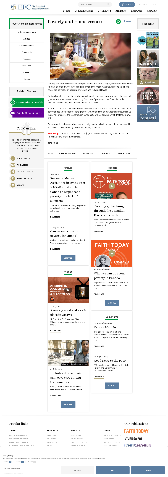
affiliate (143, 4)
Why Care (106, 153)
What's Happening (67, 153)
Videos (27, 79)
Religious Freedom (18, 435)
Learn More (89, 153)
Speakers (27, 72)
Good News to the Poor (110, 360)
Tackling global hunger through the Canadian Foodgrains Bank (110, 210)
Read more (53, 143)
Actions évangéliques (27, 32)
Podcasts (27, 59)
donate (129, 4)
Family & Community (29, 113)
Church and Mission (18, 439)
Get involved (104, 10)
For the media (110, 446)
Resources (136, 10)
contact (155, 4)
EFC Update (109, 439)
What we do (77, 439)
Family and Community (20, 442)
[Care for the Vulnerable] (118, 21)
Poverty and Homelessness (75, 21)
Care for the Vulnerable (29, 102)
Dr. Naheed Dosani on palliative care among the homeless (65, 377)
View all (68, 258)
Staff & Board (78, 446)
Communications (84, 10)
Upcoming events (112, 435)
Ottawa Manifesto (106, 327)
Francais (51, 439)
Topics (66, 10)
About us (152, 10)
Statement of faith (80, 442)
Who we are (77, 435)
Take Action (124, 153)
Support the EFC (112, 442)
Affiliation (121, 10)
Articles (26, 39)
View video (55, 331)
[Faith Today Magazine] (141, 431)
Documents (27, 52)
